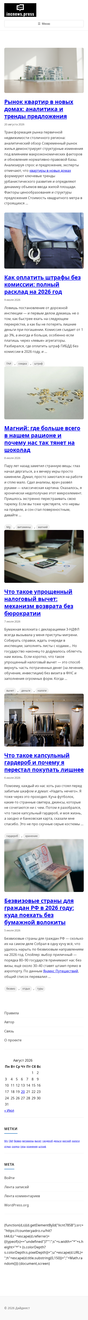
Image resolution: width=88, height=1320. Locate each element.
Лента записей (16, 1187)
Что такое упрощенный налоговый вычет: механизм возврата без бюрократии (38, 602)
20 (23, 1091)
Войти (9, 1177)
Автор (9, 1022)
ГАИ (8, 363)
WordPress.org (16, 1205)
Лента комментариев (22, 1196)
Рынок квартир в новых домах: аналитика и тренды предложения (38, 109)
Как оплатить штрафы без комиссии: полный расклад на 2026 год (42, 285)
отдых (26, 988)
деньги (25, 690)
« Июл (9, 1110)
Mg (8, 527)
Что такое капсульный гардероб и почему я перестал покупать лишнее (44, 762)
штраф (38, 363)
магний (43, 527)
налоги (42, 690)
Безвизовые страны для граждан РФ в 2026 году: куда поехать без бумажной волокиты (39, 911)
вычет (10, 690)
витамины (24, 527)
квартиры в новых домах (50, 170)
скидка (22, 363)
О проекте (13, 1040)
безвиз (10, 988)
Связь (9, 1031)
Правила (11, 1013)
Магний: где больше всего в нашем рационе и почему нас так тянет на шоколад (42, 438)
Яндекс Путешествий (60, 971)
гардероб (12, 836)
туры (40, 988)
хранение (31, 836)
